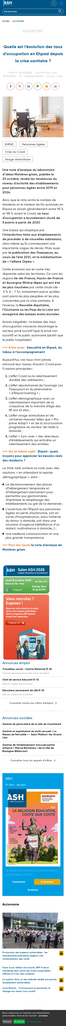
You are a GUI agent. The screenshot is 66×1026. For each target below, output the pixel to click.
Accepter (19, 1021)
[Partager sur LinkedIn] (29, 86)
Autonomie (18, 21)
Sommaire (18, 881)
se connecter (51, 3)
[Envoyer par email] (46, 86)
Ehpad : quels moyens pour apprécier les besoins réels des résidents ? (32, 455)
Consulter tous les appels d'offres (31, 760)
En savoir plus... (34, 1021)
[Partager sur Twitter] (20, 86)
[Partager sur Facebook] (11, 86)
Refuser (7, 1021)
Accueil (6, 21)
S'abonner (47, 881)
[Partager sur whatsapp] (37, 86)
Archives (33, 889)
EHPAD (9, 144)
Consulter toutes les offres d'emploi (31, 703)
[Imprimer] (55, 86)
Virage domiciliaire (17, 159)
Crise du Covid (15, 151)
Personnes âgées (33, 144)
